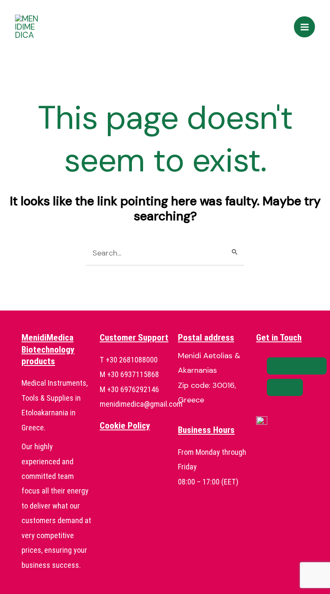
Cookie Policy (125, 425)
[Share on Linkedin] (285, 387)
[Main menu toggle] (304, 26)
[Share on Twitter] (308, 366)
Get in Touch (279, 337)
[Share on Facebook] (285, 366)
